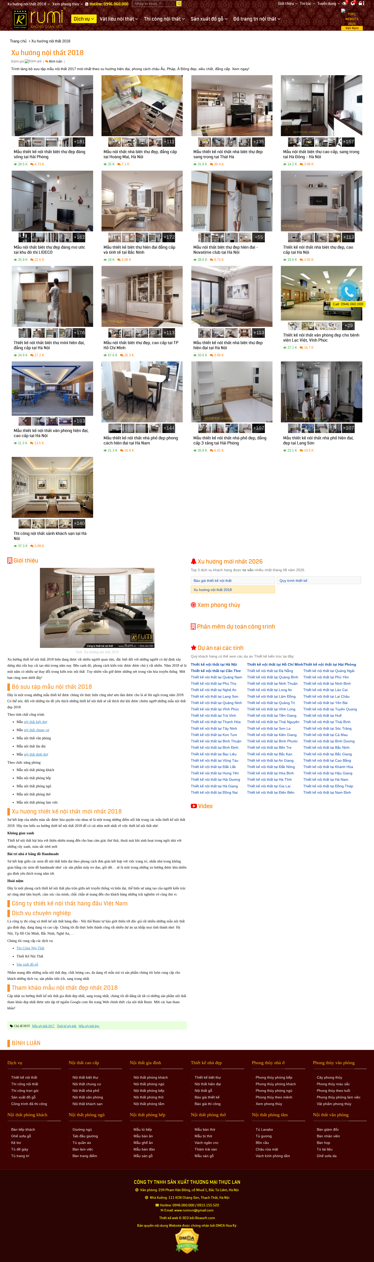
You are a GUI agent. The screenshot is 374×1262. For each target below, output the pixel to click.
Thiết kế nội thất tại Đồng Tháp (328, 786)
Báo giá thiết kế (207, 1097)
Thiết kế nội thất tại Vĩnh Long (271, 709)
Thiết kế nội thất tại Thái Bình (327, 722)
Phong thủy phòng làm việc (339, 1097)
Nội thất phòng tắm (149, 1104)
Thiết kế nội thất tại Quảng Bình (272, 677)
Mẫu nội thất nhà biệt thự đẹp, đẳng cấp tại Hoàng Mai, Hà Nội (140, 155)
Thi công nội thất (24, 1084)
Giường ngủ (82, 1129)
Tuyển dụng (327, 3)
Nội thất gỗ (203, 1091)
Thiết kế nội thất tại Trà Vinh (213, 715)
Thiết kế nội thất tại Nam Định (327, 792)
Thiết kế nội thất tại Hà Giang (214, 786)
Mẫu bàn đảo (144, 1149)
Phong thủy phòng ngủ (274, 1091)
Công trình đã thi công (29, 1104)
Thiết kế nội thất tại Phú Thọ (213, 683)
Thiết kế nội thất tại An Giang (270, 760)
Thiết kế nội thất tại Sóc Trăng (327, 728)
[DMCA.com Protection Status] (187, 1241)
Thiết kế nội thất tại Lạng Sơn (214, 696)
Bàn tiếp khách (23, 1129)
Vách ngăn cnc (207, 1143)
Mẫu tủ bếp (143, 1129)
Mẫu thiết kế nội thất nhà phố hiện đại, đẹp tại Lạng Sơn (318, 441)
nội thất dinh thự (36, 754)
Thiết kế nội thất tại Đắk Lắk (213, 767)
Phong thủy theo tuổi (333, 1091)
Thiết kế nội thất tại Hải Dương (215, 779)
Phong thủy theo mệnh (274, 1097)
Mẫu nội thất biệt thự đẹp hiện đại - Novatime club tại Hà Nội (225, 250)
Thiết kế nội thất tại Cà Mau (325, 735)
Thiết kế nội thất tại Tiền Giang (271, 715)
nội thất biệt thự (35, 722)
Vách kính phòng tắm (273, 1156)
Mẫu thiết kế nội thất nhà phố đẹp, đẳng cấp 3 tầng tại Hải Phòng (229, 441)
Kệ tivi (16, 1143)
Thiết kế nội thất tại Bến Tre (269, 747)
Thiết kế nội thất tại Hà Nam (325, 779)
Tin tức (305, 3)
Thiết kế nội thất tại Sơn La (269, 728)
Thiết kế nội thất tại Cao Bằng (327, 760)
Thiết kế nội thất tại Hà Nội (214, 664)
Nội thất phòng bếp (149, 1091)
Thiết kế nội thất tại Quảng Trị (271, 703)
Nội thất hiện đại (208, 1084)
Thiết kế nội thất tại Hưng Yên (215, 773)
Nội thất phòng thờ (149, 1097)
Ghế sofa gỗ (21, 1136)
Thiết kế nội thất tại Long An (269, 690)
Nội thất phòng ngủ (149, 1084)
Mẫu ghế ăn (143, 1143)
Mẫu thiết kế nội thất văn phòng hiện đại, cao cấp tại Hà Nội (51, 434)
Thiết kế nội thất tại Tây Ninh (214, 728)
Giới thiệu (286, 3)
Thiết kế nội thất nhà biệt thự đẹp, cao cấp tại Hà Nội (318, 250)
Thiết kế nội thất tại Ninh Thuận (272, 683)
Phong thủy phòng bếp (274, 1077)
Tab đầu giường (85, 1136)
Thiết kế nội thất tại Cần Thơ (216, 671)
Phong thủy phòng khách (276, 1084)
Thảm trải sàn (206, 1149)
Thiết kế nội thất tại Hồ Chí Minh (275, 664)
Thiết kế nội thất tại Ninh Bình (327, 683)
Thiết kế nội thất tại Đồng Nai (214, 792)
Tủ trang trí (20, 1156)
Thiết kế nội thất (66, 1026)
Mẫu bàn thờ (205, 1129)
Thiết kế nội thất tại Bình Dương (329, 741)
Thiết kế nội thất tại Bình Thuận (216, 741)
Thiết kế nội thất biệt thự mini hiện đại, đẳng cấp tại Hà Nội (49, 346)
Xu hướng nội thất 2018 (26, 4)
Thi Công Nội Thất (30, 948)
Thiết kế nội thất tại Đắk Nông (271, 767)
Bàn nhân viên (328, 1136)
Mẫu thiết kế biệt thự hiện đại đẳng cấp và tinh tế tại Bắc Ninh (139, 250)
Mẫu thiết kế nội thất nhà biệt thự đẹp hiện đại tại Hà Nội (228, 346)
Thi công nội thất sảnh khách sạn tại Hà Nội (50, 536)
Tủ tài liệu (325, 1149)
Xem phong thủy (65, 4)
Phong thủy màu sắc (333, 1084)
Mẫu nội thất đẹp (89, 1026)
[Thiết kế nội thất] (39, 18)
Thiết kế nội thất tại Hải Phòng (329, 664)
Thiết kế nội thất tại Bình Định (214, 747)
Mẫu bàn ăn (143, 1136)
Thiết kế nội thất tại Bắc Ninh (326, 747)
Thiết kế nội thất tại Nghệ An (213, 690)
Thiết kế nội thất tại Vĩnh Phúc (215, 709)
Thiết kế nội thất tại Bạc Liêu (214, 754)
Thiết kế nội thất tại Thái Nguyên (273, 722)
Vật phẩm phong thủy (334, 1104)
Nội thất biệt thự (85, 1077)
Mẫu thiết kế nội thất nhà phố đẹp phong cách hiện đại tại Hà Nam (141, 441)
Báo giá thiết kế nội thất (213, 581)
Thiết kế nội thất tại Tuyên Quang (330, 709)
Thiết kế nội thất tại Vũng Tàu (214, 760)
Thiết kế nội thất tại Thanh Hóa (216, 722)
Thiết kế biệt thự (208, 1077)
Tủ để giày (19, 1149)
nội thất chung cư (36, 730)
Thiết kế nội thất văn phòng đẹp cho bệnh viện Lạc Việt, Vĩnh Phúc (321, 338)
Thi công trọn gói (24, 1091)
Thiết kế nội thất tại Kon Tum (214, 735)
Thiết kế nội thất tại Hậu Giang (327, 773)
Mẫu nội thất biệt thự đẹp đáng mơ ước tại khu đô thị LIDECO (49, 250)
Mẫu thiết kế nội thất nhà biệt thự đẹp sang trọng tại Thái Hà (228, 155)
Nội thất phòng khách (151, 1077)
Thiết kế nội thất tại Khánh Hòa (328, 767)
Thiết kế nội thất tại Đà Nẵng (270, 671)
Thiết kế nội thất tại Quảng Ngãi (328, 671)
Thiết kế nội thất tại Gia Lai (268, 786)
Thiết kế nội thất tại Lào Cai (325, 690)
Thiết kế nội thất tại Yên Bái (325, 703)
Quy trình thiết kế (293, 581)
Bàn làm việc (83, 1149)
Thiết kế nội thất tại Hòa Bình (270, 773)
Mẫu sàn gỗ (143, 1156)
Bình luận (55, 61)
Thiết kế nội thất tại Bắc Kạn (269, 754)
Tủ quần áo (82, 1143)
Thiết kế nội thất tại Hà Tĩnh (269, 779)
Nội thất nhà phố (86, 1091)
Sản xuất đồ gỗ (27, 964)
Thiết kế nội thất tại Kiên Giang (272, 735)
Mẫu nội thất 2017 (43, 1026)
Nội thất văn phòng (88, 1097)
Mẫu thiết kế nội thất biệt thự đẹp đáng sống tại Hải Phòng (49, 155)
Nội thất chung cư (87, 1084)
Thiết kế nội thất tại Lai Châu (326, 696)
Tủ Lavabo (264, 1129)
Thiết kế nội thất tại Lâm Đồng (271, 696)
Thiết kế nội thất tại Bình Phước (272, 741)
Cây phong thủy (329, 1077)
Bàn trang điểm (85, 1156)
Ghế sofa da (327, 1156)
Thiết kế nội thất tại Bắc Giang (327, 754)
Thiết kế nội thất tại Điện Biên (270, 792)
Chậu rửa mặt (267, 1149)
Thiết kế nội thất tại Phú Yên (326, 677)
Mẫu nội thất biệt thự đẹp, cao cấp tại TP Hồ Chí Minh (141, 346)
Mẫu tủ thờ (203, 1136)
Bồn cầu (262, 1143)
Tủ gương (264, 1136)
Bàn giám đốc (328, 1129)
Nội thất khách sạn (88, 1104)
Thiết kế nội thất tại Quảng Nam (216, 677)
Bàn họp (323, 1143)
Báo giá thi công (208, 1104)
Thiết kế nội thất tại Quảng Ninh (216, 703)
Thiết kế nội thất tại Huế (322, 715)
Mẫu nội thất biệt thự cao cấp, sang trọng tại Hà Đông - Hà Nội (321, 155)
